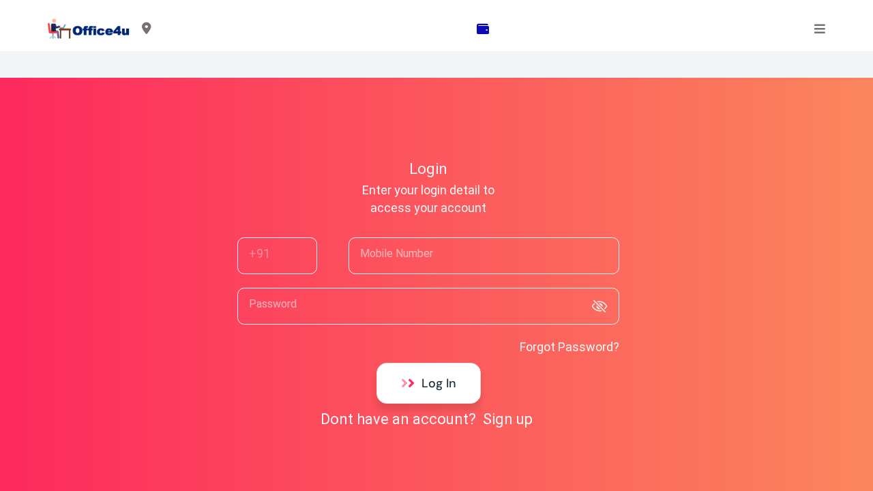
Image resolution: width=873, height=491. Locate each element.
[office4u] (89, 29)
